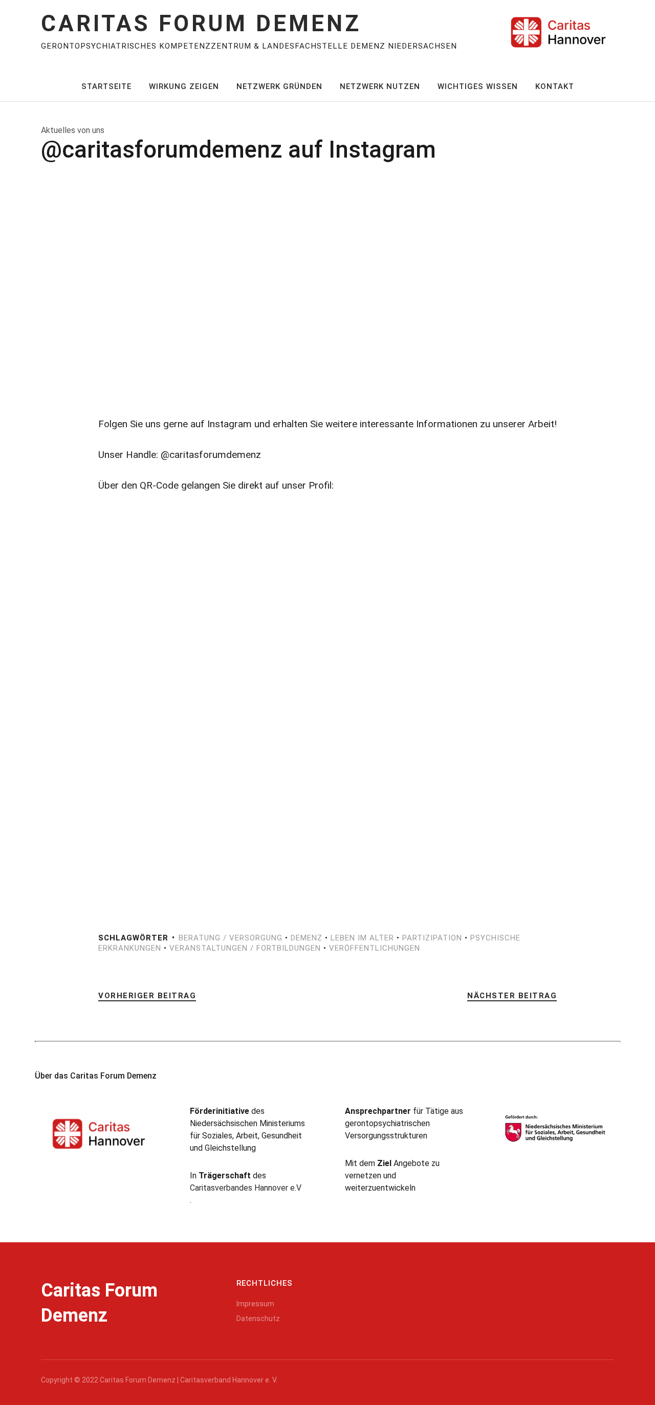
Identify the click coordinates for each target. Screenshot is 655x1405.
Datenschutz (258, 1318)
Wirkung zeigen (184, 86)
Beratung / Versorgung (230, 937)
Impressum (255, 1304)
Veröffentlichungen (374, 948)
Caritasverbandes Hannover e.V (245, 1188)
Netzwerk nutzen (380, 86)
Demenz (306, 937)
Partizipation (432, 937)
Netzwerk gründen (279, 86)
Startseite (106, 86)
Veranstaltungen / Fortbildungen (245, 948)
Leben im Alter (362, 937)
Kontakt (554, 86)
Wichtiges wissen (478, 86)
